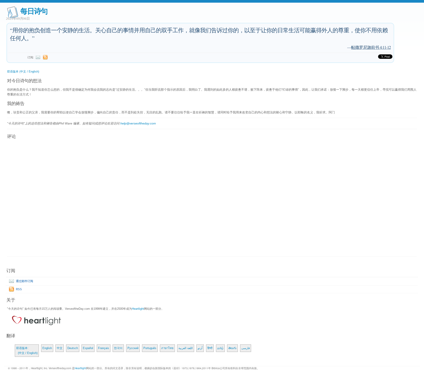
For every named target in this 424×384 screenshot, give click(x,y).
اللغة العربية (185, 348)
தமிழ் (220, 348)
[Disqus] (212, 198)
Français (103, 348)
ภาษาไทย (167, 348)
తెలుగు (232, 348)
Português (149, 348)
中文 (59, 348)
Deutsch (72, 348)
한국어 (118, 348)
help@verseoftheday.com (138, 123)
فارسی (245, 348)
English (47, 348)
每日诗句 (33, 11)
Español (88, 348)
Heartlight (138, 308)
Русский (132, 348)
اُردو (200, 348)
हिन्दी (209, 348)
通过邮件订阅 (24, 281)
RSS (19, 289)
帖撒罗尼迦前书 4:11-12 (371, 47)
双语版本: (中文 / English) (27, 350)
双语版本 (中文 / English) (23, 71)
